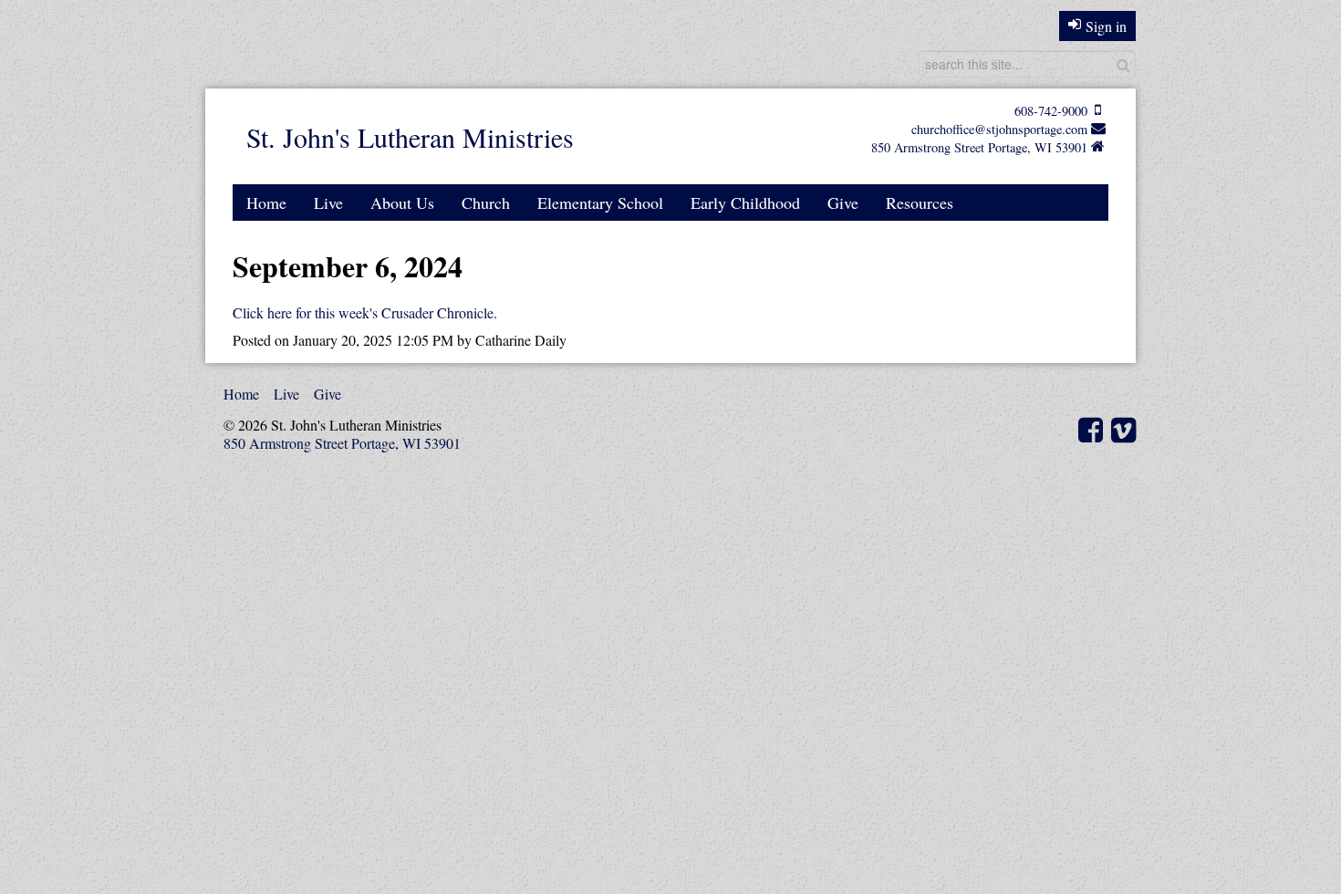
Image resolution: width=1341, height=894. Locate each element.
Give (842, 202)
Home (266, 202)
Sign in (1106, 26)
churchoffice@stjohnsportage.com (999, 129)
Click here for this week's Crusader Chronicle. (365, 312)
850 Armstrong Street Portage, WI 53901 (979, 147)
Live (328, 202)
